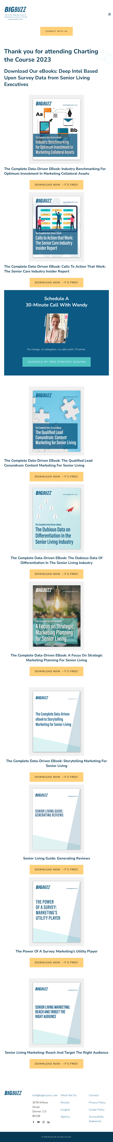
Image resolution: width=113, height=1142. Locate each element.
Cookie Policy (97, 1109)
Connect (94, 1095)
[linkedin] (48, 1122)
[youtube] (38, 1122)
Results (65, 1102)
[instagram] (43, 1122)
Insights (65, 1109)
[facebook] (33, 1122)
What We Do (68, 1095)
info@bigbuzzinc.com (45, 1095)
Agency (65, 1116)
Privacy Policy (97, 1102)
